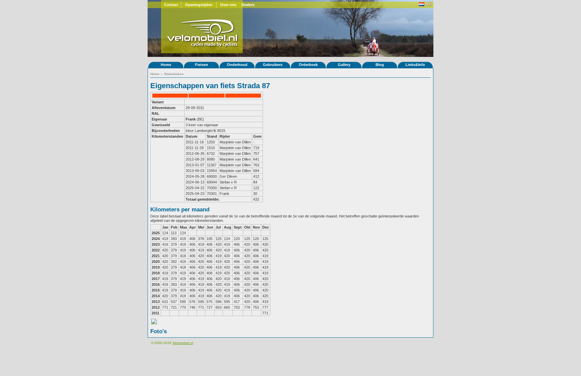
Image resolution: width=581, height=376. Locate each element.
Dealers (248, 5)
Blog (380, 65)
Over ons (228, 5)
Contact (171, 5)
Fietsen (201, 65)
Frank (191, 119)
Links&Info (415, 65)
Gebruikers (272, 65)
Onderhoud (237, 65)
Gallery (344, 65)
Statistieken (174, 74)
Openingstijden (198, 5)
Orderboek (308, 65)
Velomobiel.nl (182, 343)
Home (166, 65)
